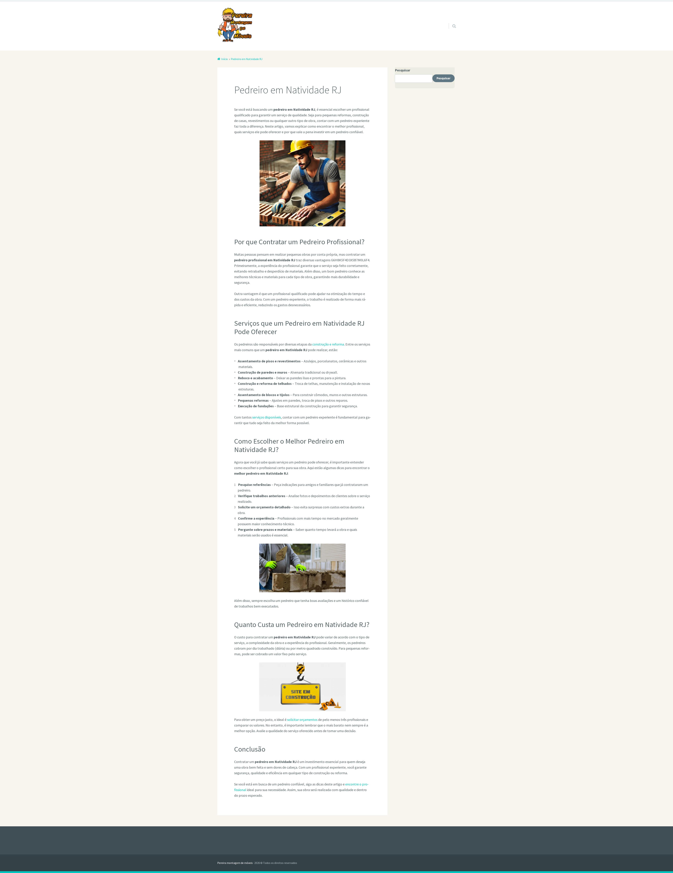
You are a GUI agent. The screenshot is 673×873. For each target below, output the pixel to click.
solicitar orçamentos (302, 719)
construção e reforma (328, 344)
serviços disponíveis (266, 417)
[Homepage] (234, 24)
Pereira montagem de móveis (235, 863)
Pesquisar (402, 70)
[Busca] (451, 21)
